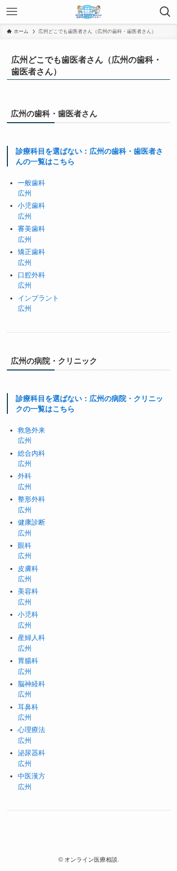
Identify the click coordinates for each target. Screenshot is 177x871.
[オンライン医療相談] (88, 12)
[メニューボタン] (12, 12)
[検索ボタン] (165, 12)
